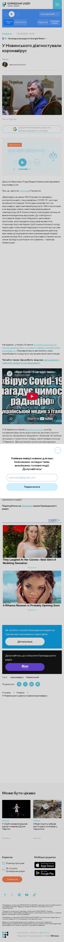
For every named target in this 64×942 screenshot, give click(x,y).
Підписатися (32, 486)
